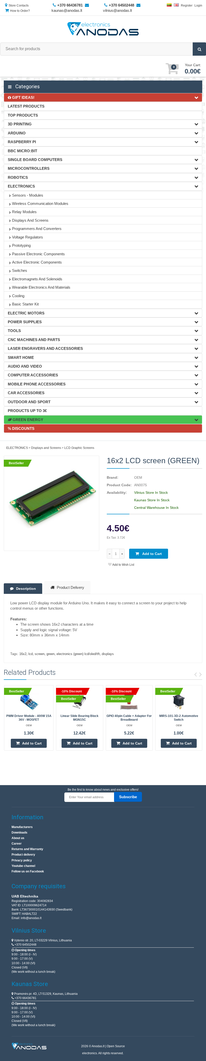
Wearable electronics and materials (41, 287)
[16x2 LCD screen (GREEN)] (51, 503)
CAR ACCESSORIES (26, 393)
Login (198, 5)
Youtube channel (23, 866)
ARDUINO (17, 133)
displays (108, 654)
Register (186, 5)
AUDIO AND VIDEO (25, 366)
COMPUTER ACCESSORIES (33, 375)
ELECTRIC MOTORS (26, 313)
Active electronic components (37, 262)
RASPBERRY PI (22, 142)
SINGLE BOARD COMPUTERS (35, 159)
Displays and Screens (30, 220)
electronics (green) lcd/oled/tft (78, 654)
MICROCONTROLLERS (28, 168)
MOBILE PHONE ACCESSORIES (37, 384)
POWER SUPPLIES (25, 322)
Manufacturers (22, 827)
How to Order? (20, 11)
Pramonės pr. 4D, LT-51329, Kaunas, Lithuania (45, 994)
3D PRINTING (20, 124)
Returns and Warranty (27, 849)
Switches (19, 270)
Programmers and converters (37, 228)
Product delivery (23, 854)
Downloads (19, 832)
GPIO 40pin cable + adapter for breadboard (129, 717)
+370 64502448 (25, 944)
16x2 (22, 654)
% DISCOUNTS (21, 428)
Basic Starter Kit (25, 304)
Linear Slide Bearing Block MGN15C (79, 717)
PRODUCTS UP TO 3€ (27, 411)
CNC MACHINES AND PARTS (34, 340)
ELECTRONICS (21, 186)
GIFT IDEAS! (22, 97)
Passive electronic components (38, 254)
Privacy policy (22, 860)
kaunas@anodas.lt (67, 10)
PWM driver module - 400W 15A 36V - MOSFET (29, 717)
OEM (138, 477)
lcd (30, 654)
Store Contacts (19, 5)
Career (17, 843)
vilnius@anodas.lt (117, 10)
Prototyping (21, 245)
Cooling (18, 296)
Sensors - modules (27, 195)
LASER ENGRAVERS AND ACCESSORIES (45, 348)
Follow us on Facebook (28, 871)
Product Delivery (70, 587)
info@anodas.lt (31, 918)
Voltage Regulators (27, 237)
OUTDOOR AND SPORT (29, 402)
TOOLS (14, 331)
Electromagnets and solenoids (37, 279)
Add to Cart (151, 554)
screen (39, 654)
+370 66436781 (25, 998)
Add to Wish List (123, 564)
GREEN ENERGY (27, 420)
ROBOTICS (18, 177)
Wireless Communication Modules (40, 203)
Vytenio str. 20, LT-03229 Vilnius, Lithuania (42, 940)
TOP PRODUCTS (23, 115)
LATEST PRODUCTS (26, 106)
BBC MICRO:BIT (22, 151)
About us (18, 838)
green (50, 654)
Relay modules (24, 212)
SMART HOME (21, 357)
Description (26, 589)
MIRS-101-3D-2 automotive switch (178, 717)
